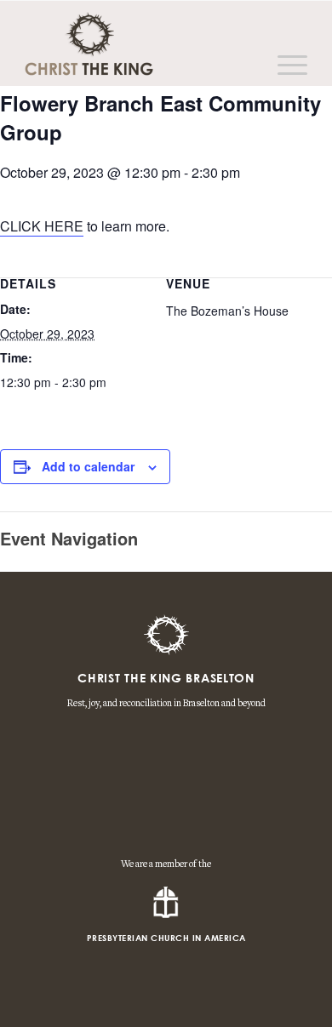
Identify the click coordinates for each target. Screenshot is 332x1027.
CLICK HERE (41, 226)
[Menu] (283, 65)
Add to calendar (88, 466)
